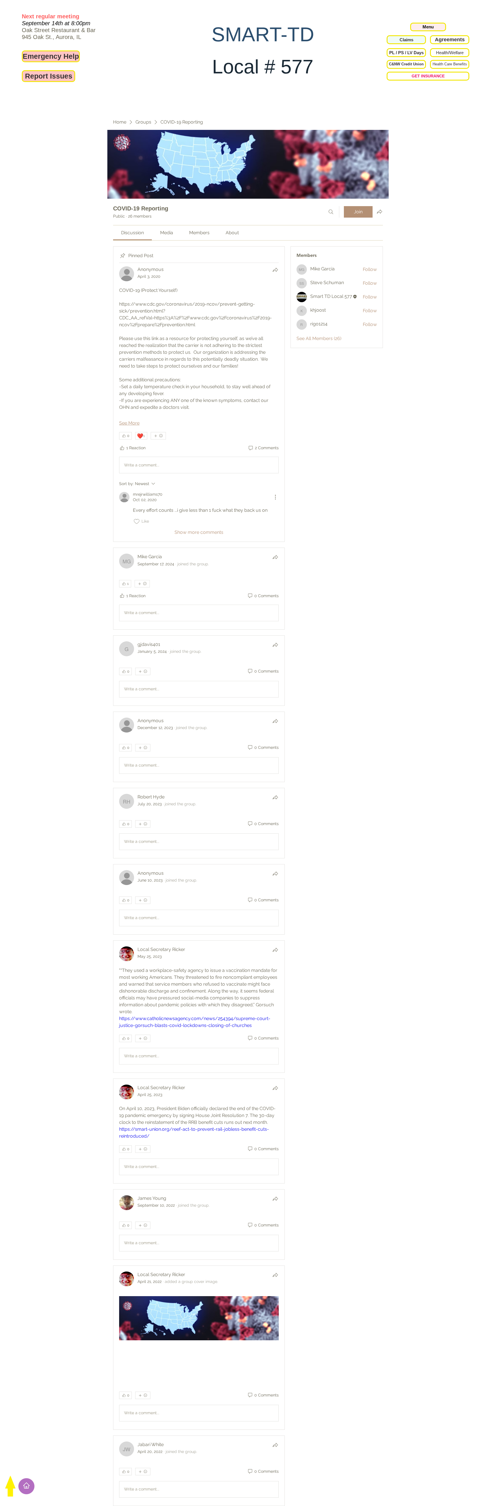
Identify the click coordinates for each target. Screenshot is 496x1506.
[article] (199, 394)
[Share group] (379, 211)
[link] (132, 232)
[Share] (275, 269)
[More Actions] (275, 497)
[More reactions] (158, 436)
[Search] (331, 212)
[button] (406, 52)
